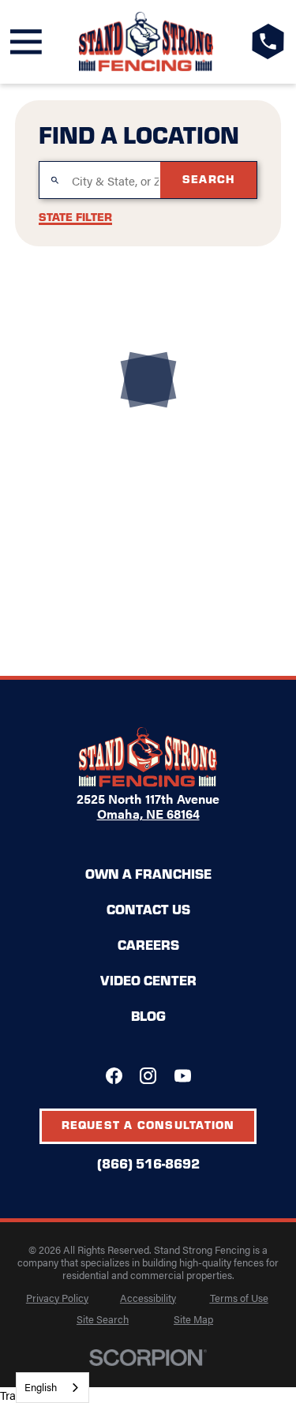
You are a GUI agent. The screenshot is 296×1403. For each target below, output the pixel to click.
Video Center (148, 979)
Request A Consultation (148, 1124)
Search (208, 178)
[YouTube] (182, 1075)
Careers (148, 944)
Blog (148, 1015)
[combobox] (52, 1387)
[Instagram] (148, 1075)
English (40, 1386)
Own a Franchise (148, 873)
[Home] (146, 42)
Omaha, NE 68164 (148, 814)
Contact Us (148, 908)
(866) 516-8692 (148, 1163)
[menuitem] (57, 1298)
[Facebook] (114, 1075)
